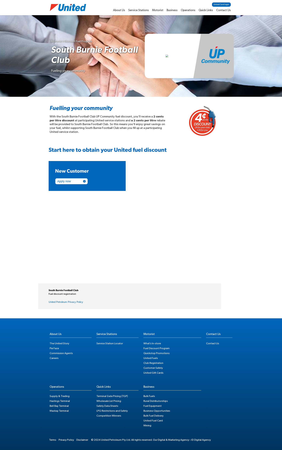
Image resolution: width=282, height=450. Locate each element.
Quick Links (206, 10)
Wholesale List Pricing (108, 401)
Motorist (157, 10)
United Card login (221, 4)
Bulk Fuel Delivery (153, 415)
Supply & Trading (60, 396)
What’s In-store (152, 343)
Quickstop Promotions (156, 353)
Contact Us (223, 10)
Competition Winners (108, 415)
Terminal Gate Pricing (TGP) (112, 396)
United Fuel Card (153, 420)
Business (172, 10)
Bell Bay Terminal (59, 406)
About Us (119, 10)
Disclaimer (82, 440)
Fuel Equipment (152, 406)
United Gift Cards (153, 373)
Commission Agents (61, 353)
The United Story (59, 343)
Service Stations (138, 10)
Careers (54, 358)
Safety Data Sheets (107, 406)
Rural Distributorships (155, 401)
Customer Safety (153, 368)
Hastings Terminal (60, 401)
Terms (52, 440)
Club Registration (153, 363)
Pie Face (54, 348)
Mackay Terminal (59, 411)
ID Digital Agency (201, 440)
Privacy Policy (66, 440)
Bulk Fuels (149, 396)
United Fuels (150, 358)
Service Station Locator (109, 343)
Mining (147, 425)
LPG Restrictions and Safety (112, 411)
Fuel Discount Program (156, 348)
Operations (188, 10)
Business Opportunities (156, 411)
